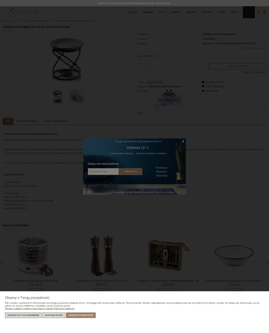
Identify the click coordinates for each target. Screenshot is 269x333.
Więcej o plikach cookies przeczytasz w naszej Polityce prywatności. (40, 308)
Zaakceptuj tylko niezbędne (23, 315)
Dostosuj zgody (54, 315)
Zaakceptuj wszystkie (80, 315)
